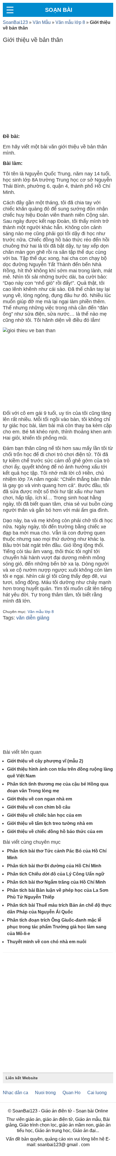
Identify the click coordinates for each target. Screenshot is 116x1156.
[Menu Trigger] (10, 10)
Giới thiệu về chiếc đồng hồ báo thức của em (55, 831)
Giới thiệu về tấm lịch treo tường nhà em (50, 823)
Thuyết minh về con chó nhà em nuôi (46, 941)
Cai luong (97, 1092)
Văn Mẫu (42, 22)
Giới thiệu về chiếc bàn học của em (44, 815)
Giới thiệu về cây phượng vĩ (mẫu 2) (45, 761)
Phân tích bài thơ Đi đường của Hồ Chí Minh (54, 865)
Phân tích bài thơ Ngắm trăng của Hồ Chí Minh (56, 882)
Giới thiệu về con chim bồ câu (38, 807)
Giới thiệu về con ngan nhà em (39, 799)
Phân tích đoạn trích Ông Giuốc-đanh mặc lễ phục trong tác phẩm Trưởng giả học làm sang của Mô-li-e (56, 927)
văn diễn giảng (32, 618)
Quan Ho (72, 1092)
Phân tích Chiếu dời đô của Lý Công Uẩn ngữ (55, 874)
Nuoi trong (45, 1092)
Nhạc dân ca (15, 1092)
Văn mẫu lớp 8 (70, 22)
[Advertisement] (58, 89)
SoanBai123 (15, 22)
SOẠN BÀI (58, 10)
